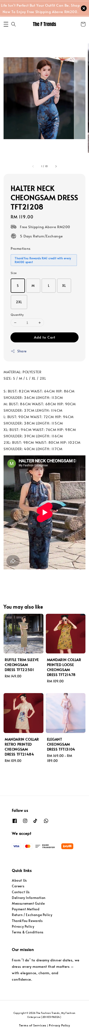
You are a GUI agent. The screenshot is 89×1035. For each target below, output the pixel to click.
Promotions (21, 248)
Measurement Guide (28, 903)
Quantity (17, 314)
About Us (19, 880)
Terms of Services (32, 1025)
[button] (6, 24)
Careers (18, 886)
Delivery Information (29, 897)
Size (14, 273)
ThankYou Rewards (27, 920)
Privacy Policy (23, 926)
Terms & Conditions (27, 932)
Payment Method (25, 909)
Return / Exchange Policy (32, 914)
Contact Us (21, 892)
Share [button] (22, 351)
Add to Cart (44, 337)
